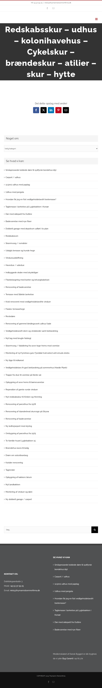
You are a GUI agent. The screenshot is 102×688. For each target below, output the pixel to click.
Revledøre (10, 316)
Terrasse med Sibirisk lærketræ (20, 294)
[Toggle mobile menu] (96, 19)
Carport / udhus (13, 177)
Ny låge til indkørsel (15, 360)
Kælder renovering (14, 462)
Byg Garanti (67, 658)
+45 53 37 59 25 (17, 586)
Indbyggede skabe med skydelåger (22, 272)
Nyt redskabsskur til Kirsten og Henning (24, 397)
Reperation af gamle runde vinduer (22, 389)
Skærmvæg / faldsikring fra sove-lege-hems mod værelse (33, 346)
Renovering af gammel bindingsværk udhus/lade (28, 323)
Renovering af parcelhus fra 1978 (21, 404)
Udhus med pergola (15, 192)
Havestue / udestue (15, 265)
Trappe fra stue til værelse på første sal (23, 375)
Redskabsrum (12, 236)
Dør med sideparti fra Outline (19, 214)
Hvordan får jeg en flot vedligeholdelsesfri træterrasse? (31, 199)
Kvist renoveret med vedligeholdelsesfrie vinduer (28, 302)
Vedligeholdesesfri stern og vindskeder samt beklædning (32, 331)
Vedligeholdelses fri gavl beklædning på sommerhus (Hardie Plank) (36, 367)
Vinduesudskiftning (14, 258)
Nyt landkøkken (13, 484)
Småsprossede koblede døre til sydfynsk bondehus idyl (31, 170)
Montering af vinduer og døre (19, 492)
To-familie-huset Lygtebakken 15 (21, 441)
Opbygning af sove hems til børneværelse (25, 382)
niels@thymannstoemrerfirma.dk (57, 3)
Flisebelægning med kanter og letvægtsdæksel (27, 280)
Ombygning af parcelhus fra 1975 (21, 433)
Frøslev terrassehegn (15, 309)
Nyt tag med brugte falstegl (18, 338)
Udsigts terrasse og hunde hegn (20, 250)
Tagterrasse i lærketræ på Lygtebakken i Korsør (27, 207)
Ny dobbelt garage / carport (19, 499)
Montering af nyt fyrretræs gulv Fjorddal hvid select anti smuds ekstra (37, 353)
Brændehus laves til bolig (17, 448)
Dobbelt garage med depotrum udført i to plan (27, 228)
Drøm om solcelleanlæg (17, 455)
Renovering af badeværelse (18, 287)
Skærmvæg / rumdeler (16, 243)
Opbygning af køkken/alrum (19, 477)
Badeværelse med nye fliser (18, 221)
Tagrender (10, 470)
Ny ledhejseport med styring (19, 426)
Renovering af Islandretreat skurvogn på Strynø (27, 411)
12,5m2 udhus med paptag (18, 184)
